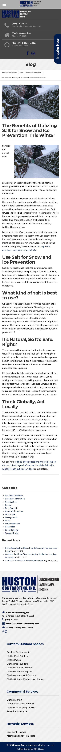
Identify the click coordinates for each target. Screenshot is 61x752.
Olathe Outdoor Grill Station (21, 675)
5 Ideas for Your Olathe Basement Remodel (24, 560)
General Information (14, 511)
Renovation (10, 526)
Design (8, 505)
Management (11, 517)
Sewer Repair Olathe (17, 711)
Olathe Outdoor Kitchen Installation (25, 679)
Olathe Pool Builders (17, 655)
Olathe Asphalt (14, 699)
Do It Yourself (11, 508)
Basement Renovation (15, 498)
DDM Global (39, 749)
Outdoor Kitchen (12, 523)
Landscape (10, 514)
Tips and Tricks (11, 533)
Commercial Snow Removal (20, 703)
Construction (11, 501)
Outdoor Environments (18, 652)
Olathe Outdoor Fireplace (20, 671)
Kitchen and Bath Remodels (21, 735)
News (7, 520)
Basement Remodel (14, 495)
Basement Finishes (16, 731)
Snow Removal (11, 530)
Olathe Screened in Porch (19, 667)
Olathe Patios (14, 659)
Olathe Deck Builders (17, 663)
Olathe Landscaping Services (21, 707)
